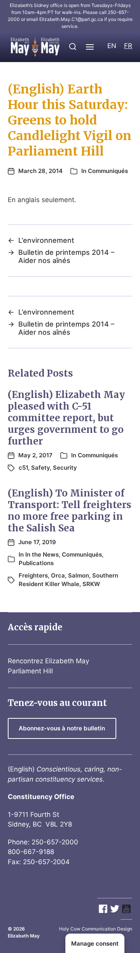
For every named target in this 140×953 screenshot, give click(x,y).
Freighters (33, 575)
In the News (42, 554)
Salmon (78, 575)
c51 (23, 467)
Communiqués (108, 171)
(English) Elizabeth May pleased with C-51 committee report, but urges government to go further (66, 418)
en (111, 46)
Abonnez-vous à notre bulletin (62, 728)
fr (128, 46)
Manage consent (95, 943)
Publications (36, 563)
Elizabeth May (24, 936)
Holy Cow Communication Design (95, 929)
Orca (58, 575)
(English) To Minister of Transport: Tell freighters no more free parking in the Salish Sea (69, 510)
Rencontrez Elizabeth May (48, 661)
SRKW (91, 584)
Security (65, 467)
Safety (40, 467)
